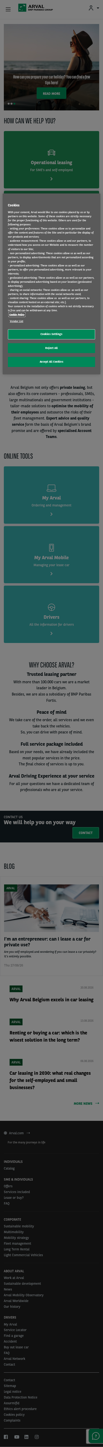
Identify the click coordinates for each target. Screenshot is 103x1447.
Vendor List (16, 321)
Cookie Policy (17, 314)
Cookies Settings (51, 334)
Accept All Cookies (51, 361)
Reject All (51, 348)
